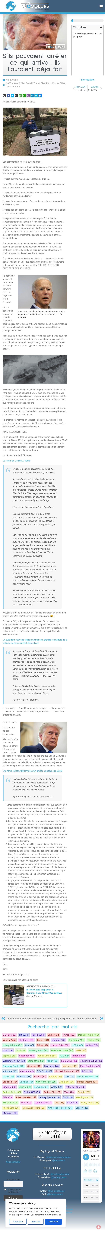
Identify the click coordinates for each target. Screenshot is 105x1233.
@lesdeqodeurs (58, 1177)
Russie (38, 1035)
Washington (84, 1097)
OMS (81, 1050)
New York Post (46, 1082)
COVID (9, 1035)
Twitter (93, 1040)
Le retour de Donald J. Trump (16, 460)
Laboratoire (43, 1102)
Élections (46, 83)
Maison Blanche (87, 1076)
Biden (43, 1040)
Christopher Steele (60, 1108)
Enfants (55, 1076)
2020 (77, 1045)
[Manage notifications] (98, 1227)
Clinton (82, 1108)
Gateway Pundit (13, 1066)
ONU (68, 1097)
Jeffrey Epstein (49, 1097)
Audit (72, 1102)
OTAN (8, 1076)
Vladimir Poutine (91, 1061)
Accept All (53, 1221)
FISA (8, 1097)
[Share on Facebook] (8, 95)
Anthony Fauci (38, 1050)
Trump (69, 1035)
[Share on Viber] (28, 95)
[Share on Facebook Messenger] (40, 95)
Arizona (78, 1056)
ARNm (52, 1061)
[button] (101, 6)
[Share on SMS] (20, 95)
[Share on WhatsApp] (24, 95)
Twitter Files (52, 1092)
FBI (24, 1035)
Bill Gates (10, 1102)
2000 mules (12, 83)
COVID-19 (44, 1071)
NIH (69, 1076)
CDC (8, 1050)
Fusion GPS (32, 1092)
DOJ (59, 1102)
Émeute (9, 1087)
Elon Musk (69, 1061)
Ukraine (58, 1040)
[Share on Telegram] (32, 95)
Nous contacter (13, 1162)
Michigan (10, 1113)
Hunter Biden (60, 1045)
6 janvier (34, 1066)
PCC (87, 1071)
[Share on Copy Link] (4, 95)
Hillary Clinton (12, 1045)
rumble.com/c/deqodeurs (58, 1157)
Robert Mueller (26, 1097)
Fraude (40, 1076)
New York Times (62, 1050)
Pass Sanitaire (90, 1066)
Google (84, 1092)
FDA (64, 1056)
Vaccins (26, 1082)
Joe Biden (60, 83)
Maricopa (69, 1066)
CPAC (22, 83)
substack (10, 1071)
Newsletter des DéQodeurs (15, 1190)
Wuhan (92, 1045)
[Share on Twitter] (12, 95)
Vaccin (9, 1040)
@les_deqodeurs (56, 1191)
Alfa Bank (66, 1082)
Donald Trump (33, 83)
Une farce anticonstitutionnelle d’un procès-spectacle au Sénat (32, 771)
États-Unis (36, 1061)
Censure (27, 1071)
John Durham (13, 86)
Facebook (27, 1056)
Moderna (24, 1076)
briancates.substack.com (40, 986)
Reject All (36, 1221)
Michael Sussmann (67, 1071)
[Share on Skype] (36, 95)
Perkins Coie (12, 1092)
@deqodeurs (58, 1160)
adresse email (13, 1179)
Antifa (56, 1087)
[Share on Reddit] (16, 95)
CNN (21, 1050)
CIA (29, 1045)
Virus (69, 1092)
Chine (54, 1035)
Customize (18, 1221)
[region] (35, 1213)
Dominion (41, 1087)
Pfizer (42, 1045)
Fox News (51, 1066)
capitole (9, 1056)
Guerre (25, 1087)
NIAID (26, 1102)
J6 (53, 83)
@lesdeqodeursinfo (59, 1174)
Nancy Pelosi (90, 1102)
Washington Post (14, 1061)
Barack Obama (87, 1082)
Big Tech (10, 1082)
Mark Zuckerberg (33, 1108)
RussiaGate (11, 1108)
